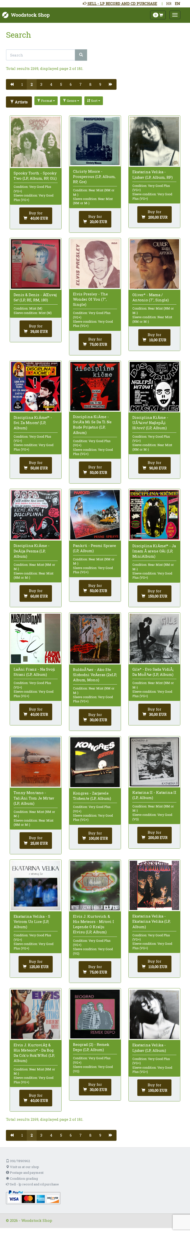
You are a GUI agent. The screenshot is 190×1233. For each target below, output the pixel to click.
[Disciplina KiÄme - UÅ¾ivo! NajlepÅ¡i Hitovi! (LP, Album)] (154, 386)
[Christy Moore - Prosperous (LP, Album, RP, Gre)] (95, 141)
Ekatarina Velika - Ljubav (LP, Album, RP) (152, 174)
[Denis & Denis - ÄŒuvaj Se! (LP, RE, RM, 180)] (35, 264)
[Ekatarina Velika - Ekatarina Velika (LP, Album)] (154, 885)
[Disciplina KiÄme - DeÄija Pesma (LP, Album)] (35, 515)
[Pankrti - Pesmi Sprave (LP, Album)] (95, 515)
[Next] (111, 84)
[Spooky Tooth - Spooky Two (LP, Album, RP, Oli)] (35, 142)
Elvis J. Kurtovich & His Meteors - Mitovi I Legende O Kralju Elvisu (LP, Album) (93, 924)
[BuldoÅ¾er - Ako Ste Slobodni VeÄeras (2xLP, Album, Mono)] (95, 638)
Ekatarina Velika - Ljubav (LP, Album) (149, 1047)
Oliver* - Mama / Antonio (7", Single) (150, 297)
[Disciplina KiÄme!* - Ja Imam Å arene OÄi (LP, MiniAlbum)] (154, 515)
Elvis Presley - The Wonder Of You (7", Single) (90, 299)
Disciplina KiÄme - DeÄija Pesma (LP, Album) (31, 550)
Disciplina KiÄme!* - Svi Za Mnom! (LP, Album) (33, 422)
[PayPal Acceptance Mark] (33, 1196)
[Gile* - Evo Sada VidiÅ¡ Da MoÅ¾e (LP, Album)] (154, 638)
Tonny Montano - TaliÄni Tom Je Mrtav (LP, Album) (34, 797)
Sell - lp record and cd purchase (34, 1184)
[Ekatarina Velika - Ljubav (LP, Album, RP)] (154, 141)
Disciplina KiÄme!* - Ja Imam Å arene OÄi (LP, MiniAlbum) (154, 551)
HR (168, 3)
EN (177, 3)
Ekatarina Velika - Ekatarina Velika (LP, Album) (151, 921)
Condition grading (23, 1178)
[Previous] (12, 84)
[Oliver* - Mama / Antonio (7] (154, 264)
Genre (71, 100)
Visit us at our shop (24, 1167)
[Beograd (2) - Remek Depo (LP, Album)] (95, 1014)
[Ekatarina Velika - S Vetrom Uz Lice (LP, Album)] (35, 885)
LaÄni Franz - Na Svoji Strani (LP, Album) (34, 672)
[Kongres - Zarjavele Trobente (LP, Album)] (95, 762)
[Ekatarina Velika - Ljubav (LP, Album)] (154, 1014)
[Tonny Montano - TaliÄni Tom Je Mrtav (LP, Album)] (35, 762)
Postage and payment (26, 1172)
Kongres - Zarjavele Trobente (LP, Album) (92, 796)
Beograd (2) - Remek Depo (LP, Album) (91, 1047)
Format (46, 100)
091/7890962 (19, 1161)
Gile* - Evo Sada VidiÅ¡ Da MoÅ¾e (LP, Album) (152, 672)
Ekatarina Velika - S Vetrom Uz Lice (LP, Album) (32, 921)
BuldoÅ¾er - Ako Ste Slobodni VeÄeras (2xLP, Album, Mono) (95, 674)
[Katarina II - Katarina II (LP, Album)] (154, 761)
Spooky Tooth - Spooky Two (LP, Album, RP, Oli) (35, 176)
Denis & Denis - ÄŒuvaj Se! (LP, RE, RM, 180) (35, 297)
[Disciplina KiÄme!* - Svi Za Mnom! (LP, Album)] (35, 386)
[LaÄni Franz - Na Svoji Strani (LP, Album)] (35, 638)
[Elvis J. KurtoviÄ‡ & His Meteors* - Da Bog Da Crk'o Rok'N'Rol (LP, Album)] (35, 1014)
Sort (94, 100)
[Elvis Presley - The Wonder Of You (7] (95, 263)
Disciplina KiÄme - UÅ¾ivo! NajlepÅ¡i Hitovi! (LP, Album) (150, 422)
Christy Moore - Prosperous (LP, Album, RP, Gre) (94, 176)
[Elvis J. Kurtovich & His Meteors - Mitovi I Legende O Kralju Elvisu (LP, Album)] (95, 885)
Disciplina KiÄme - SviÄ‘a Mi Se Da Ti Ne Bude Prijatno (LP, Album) (92, 424)
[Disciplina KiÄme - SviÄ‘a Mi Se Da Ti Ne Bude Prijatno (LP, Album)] (95, 386)
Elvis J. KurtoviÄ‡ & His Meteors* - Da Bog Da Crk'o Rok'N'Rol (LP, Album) (34, 1052)
